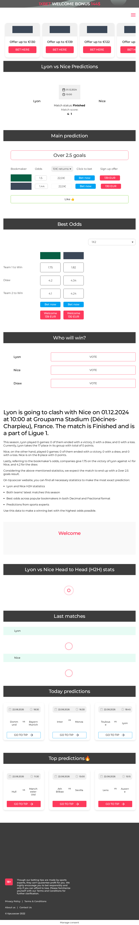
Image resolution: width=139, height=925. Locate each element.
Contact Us (25, 907)
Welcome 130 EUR (73, 315)
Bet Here (22, 49)
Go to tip (21, 735)
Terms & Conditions (35, 901)
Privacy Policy (12, 901)
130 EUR (110, 186)
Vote (93, 356)
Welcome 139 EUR (50, 315)
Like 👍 (69, 199)
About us (10, 907)
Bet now (84, 177)
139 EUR (109, 177)
